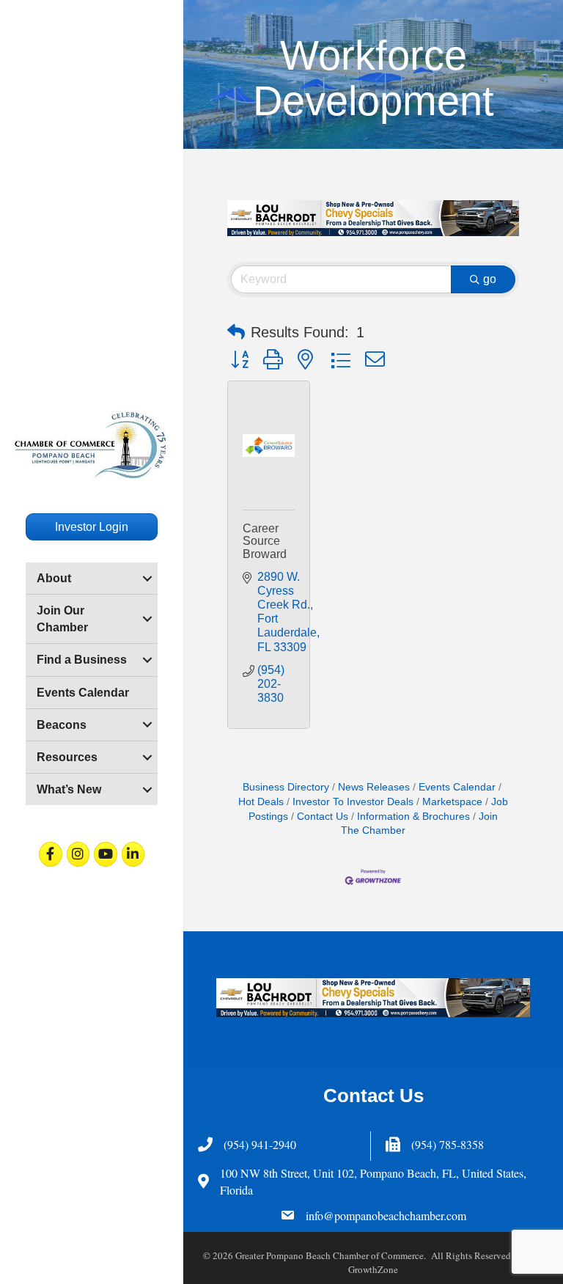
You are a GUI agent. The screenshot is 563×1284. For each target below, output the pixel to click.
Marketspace (452, 801)
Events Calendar (83, 692)
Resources (67, 757)
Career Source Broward (265, 541)
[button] (236, 332)
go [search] (489, 279)
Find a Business (82, 659)
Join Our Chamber (62, 619)
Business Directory (286, 787)
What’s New (69, 789)
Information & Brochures (413, 816)
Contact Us (322, 816)
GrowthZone (373, 1269)
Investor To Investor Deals (352, 801)
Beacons (62, 725)
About (54, 578)
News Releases (374, 787)
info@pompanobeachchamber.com (386, 1215)
